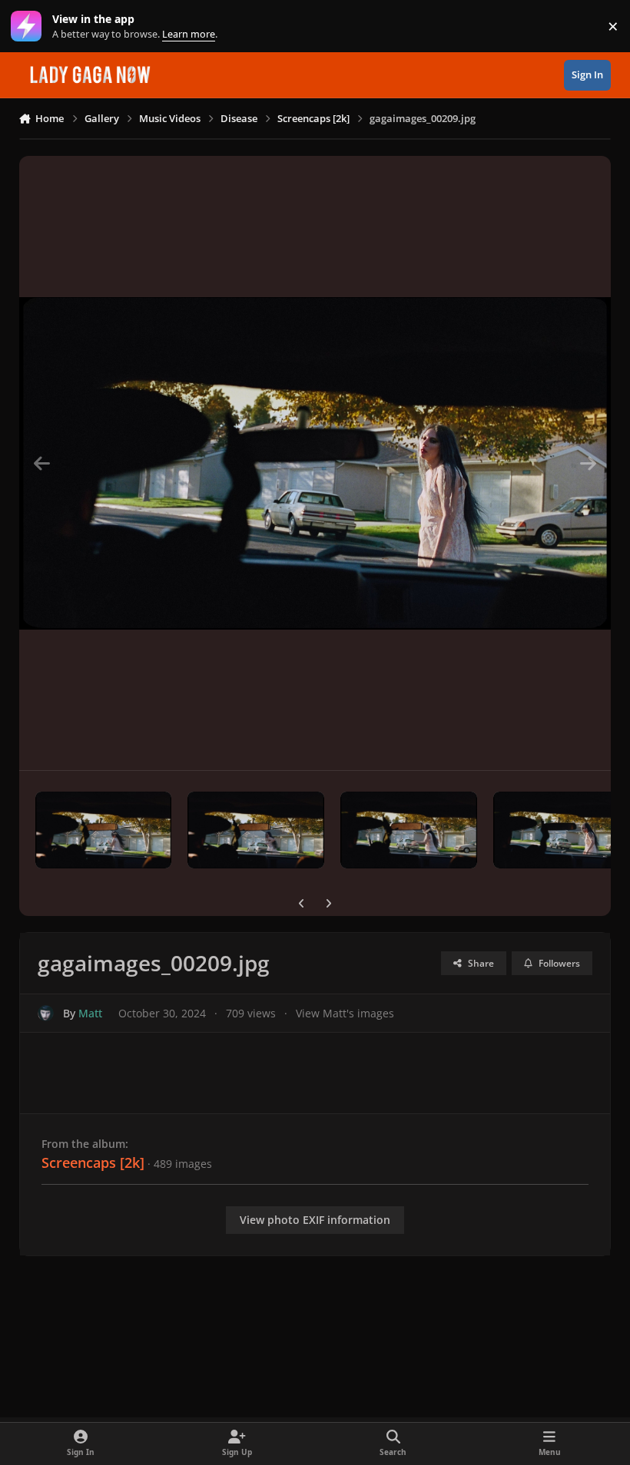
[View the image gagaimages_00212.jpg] (255, 830)
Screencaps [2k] (92, 1162)
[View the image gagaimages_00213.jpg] (103, 830)
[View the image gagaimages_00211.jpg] (408, 830)
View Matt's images (345, 1013)
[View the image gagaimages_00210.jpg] (561, 830)
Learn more (29, 26)
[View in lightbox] (315, 463)
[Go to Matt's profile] (46, 1013)
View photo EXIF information (315, 1219)
